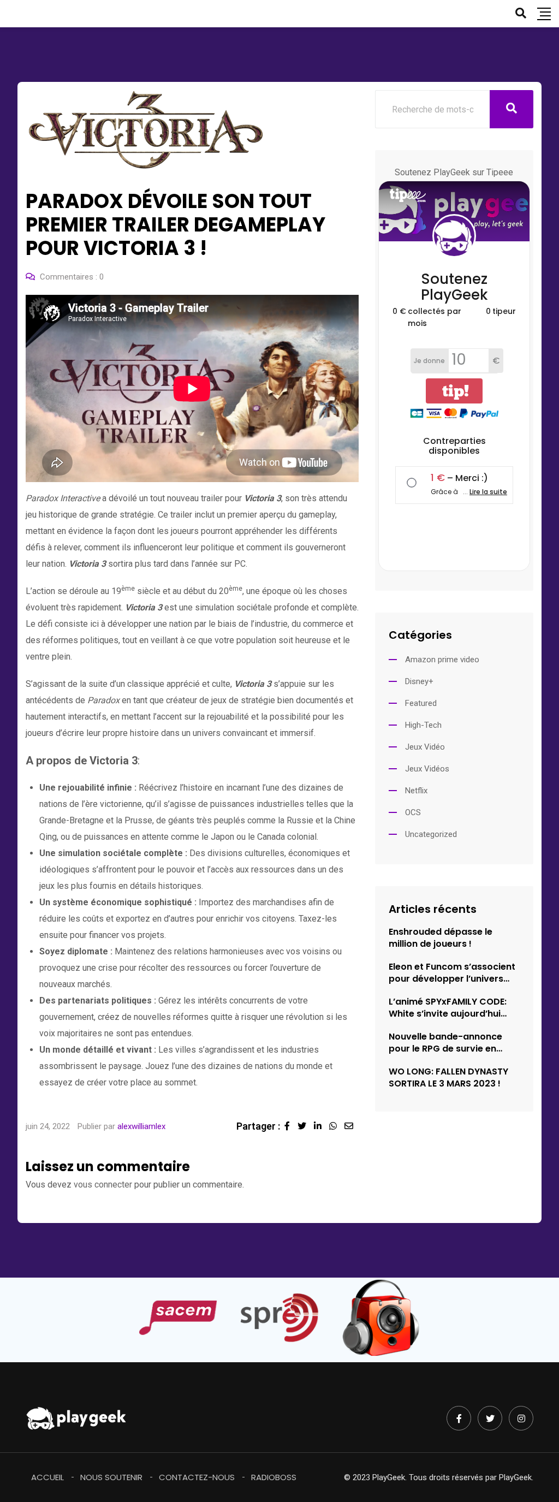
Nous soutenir (111, 1477)
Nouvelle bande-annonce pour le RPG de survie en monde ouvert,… (445, 1043)
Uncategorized (431, 834)
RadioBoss (273, 1477)
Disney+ (419, 681)
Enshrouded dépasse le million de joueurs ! (440, 938)
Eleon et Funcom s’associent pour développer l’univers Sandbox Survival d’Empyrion (454, 973)
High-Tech (423, 725)
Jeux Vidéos (427, 769)
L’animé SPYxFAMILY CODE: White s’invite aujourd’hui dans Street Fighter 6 (448, 1008)
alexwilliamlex (141, 1126)
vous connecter (103, 1184)
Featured (421, 703)
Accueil (47, 1477)
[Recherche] (520, 13)
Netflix (416, 790)
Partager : (258, 1126)
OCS (413, 812)
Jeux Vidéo (425, 747)
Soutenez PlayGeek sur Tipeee (454, 172)
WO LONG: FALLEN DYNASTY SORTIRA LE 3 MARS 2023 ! (448, 1078)
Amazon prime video (442, 659)
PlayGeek (515, 1477)
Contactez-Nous (197, 1477)
